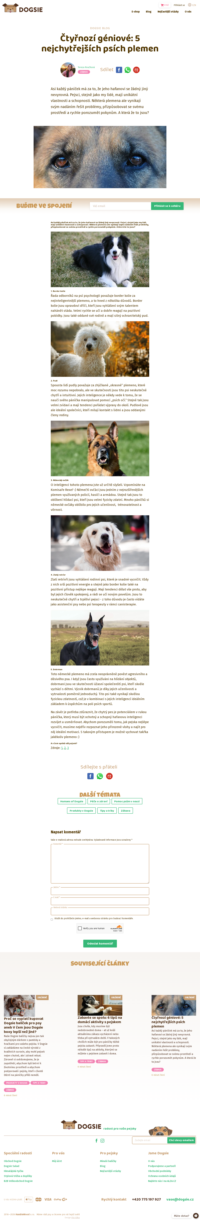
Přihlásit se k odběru (167, 206)
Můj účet (57, 1161)
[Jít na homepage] (22, 8)
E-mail (56, 897)
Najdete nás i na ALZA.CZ (162, 1181)
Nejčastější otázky (110, 1171)
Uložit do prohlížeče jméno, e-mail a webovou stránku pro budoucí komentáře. (93, 918)
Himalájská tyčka (13, 1171)
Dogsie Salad (11, 1166)
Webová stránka (60, 907)
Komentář (58, 844)
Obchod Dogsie (13, 1161)
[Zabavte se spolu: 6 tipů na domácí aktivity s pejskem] (100, 1005)
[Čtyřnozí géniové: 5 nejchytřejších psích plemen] (119, 70)
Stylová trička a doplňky (18, 1176)
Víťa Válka (75, 1218)
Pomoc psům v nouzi (127, 801)
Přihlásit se (179, 5)
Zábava (84, 72)
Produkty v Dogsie (81, 811)
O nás (151, 1161)
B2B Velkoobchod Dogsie (18, 1181)
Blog (102, 1166)
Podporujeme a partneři (162, 1166)
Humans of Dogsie (71, 801)
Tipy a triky (107, 811)
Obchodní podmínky (159, 1171)
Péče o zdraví (98, 801)
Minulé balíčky (108, 1161)
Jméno (56, 887)
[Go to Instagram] (102, 1140)
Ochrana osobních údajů (162, 1176)
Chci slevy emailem (181, 1140)
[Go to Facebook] (96, 1140)
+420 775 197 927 (146, 1199)
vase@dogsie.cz (180, 1199)
